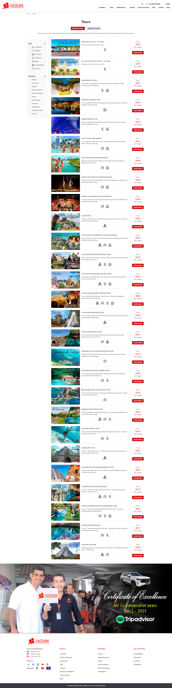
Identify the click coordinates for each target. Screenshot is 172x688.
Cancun (34, 113)
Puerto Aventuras (37, 93)
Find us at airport (143, 7)
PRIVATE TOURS (77, 28)
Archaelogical (138, 654)
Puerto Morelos (37, 90)
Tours (112, 7)
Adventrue (137, 657)
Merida (34, 79)
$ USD (168, 4)
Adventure (38, 58)
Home (29, 13)
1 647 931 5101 (35, 656)
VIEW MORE (138, 52)
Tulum (34, 96)
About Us (63, 648)
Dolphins (38, 50)
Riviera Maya (36, 100)
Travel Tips (63, 661)
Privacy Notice (65, 675)
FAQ (153, 7)
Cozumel (35, 103)
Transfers (102, 7)
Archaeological (39, 65)
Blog (168, 7)
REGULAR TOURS (94, 28)
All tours (37, 68)
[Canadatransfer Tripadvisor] (86, 598)
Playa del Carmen (37, 110)
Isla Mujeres (36, 107)
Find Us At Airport (66, 657)
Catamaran (38, 47)
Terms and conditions (67, 671)
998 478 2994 (34, 651)
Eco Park (137, 661)
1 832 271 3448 (35, 654)
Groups (132, 7)
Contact (161, 7)
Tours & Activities (139, 648)
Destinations (121, 7)
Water (37, 61)
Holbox (34, 86)
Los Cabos (35, 83)
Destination (101, 648)
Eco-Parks (38, 54)
